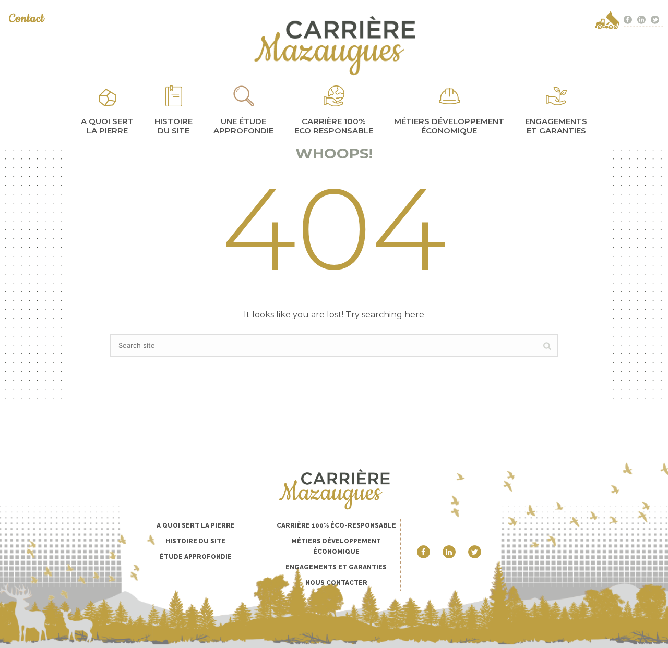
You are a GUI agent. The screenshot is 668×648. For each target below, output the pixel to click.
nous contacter (336, 582)
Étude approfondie (196, 556)
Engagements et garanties (336, 567)
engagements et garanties (556, 126)
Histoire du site (173, 126)
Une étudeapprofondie (243, 126)
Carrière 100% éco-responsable (336, 525)
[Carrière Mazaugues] (334, 45)
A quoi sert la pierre (107, 126)
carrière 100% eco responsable (333, 126)
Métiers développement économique (449, 126)
